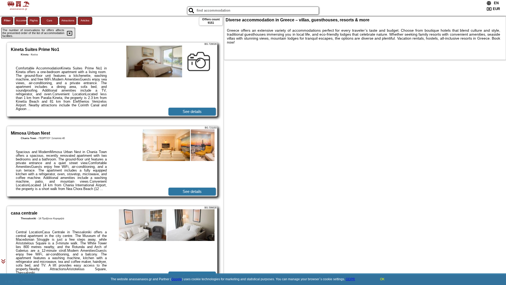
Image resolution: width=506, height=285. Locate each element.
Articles (85, 20)
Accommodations (21, 20)
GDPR (350, 279)
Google (176, 279)
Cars (49, 20)
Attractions (67, 20)
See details (192, 111)
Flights (34, 20)
